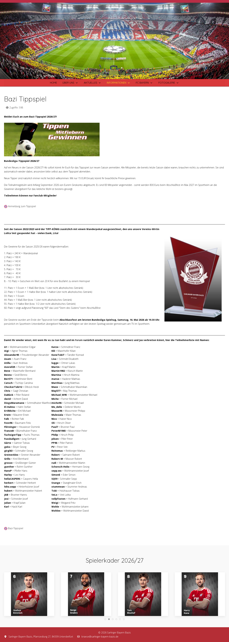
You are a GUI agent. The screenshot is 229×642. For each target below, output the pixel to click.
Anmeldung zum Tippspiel (22, 206)
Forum (79, 340)
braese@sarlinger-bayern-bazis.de (99, 636)
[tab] (101, 72)
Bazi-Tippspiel (15, 528)
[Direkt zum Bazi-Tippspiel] (52, 139)
